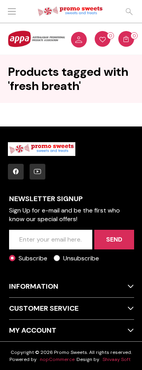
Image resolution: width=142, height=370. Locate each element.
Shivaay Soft (117, 359)
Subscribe (33, 258)
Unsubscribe (81, 258)
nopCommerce (57, 359)
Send (114, 239)
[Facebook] (16, 172)
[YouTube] (37, 172)
